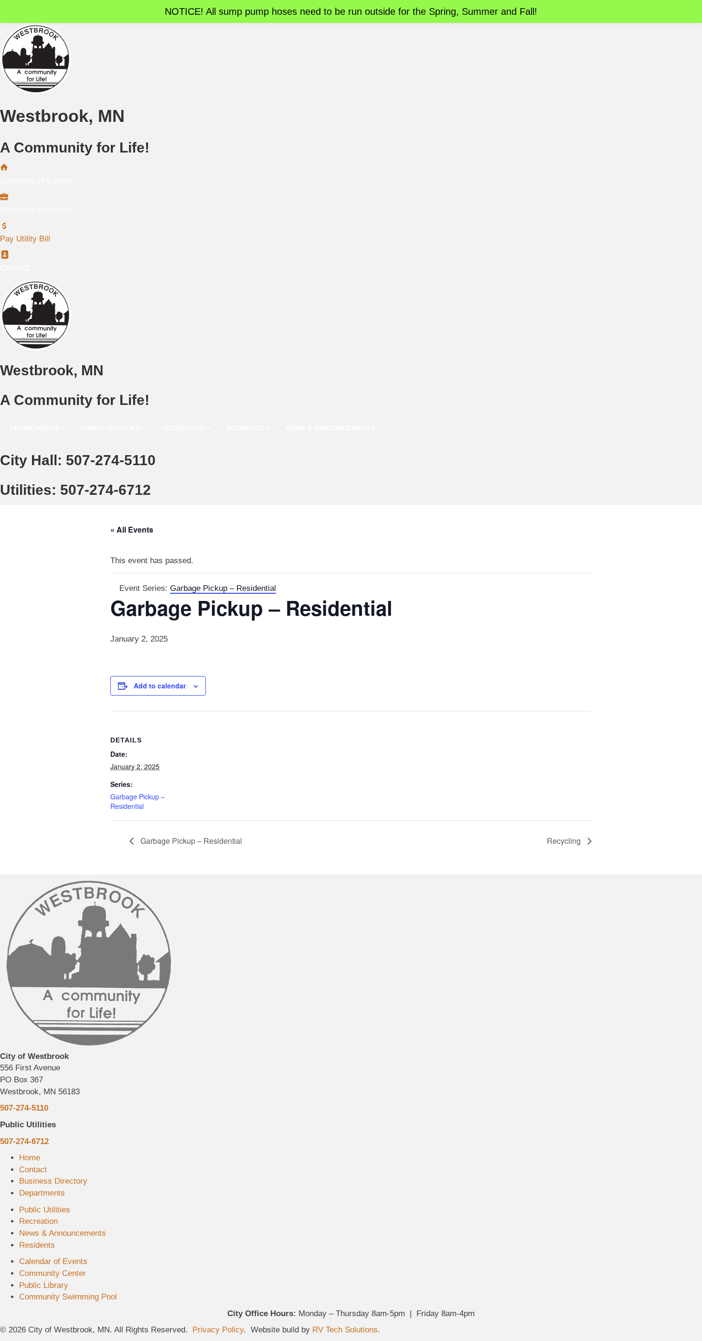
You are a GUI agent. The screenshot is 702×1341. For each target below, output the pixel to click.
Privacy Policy (218, 1329)
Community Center (52, 1273)
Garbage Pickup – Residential (137, 801)
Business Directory (53, 1181)
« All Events (131, 529)
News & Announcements (62, 1233)
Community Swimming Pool (68, 1296)
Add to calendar (160, 685)
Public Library (43, 1285)
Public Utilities (44, 1209)
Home (29, 1157)
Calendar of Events (53, 1261)
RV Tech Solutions (345, 1329)
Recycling (565, 840)
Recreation (38, 1221)
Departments (42, 1193)
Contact (33, 1169)
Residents (37, 1245)
